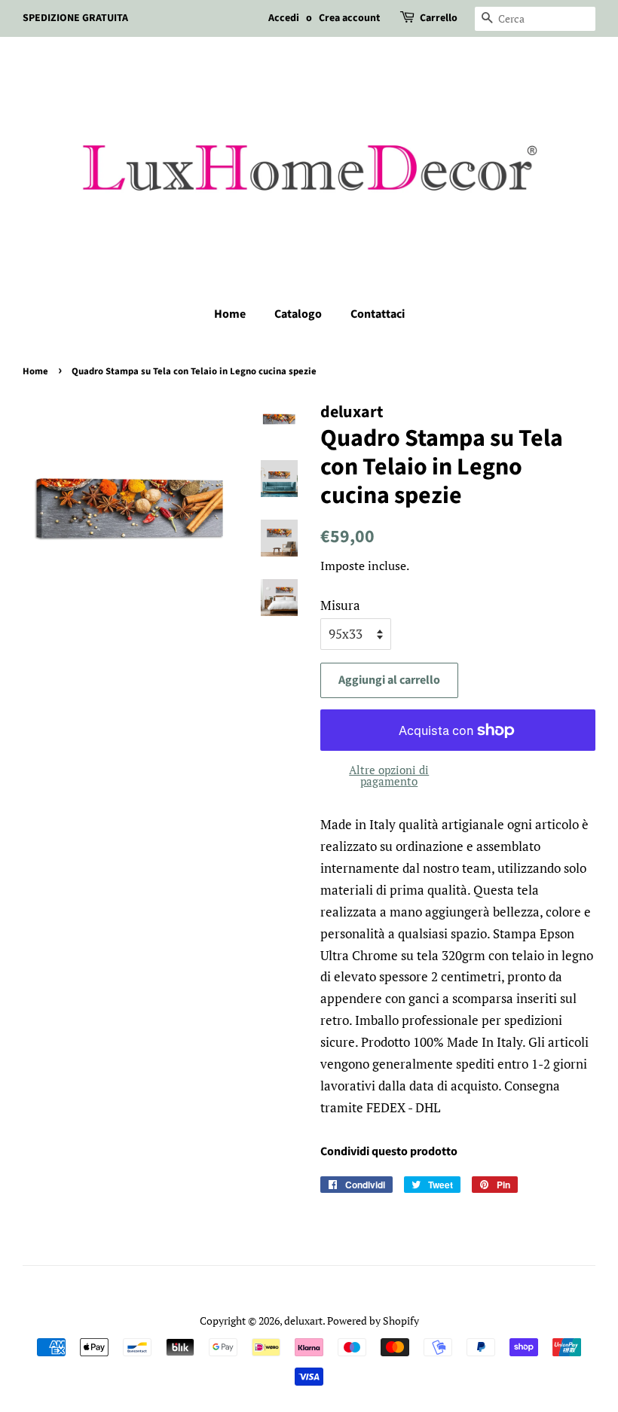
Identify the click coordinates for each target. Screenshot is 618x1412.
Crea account (349, 18)
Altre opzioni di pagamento (389, 775)
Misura (340, 605)
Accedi (283, 18)
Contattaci (377, 314)
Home (230, 314)
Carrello (438, 18)
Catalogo (298, 314)
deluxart (303, 1320)
